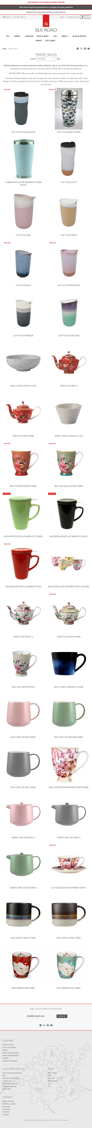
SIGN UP (62, 574)
